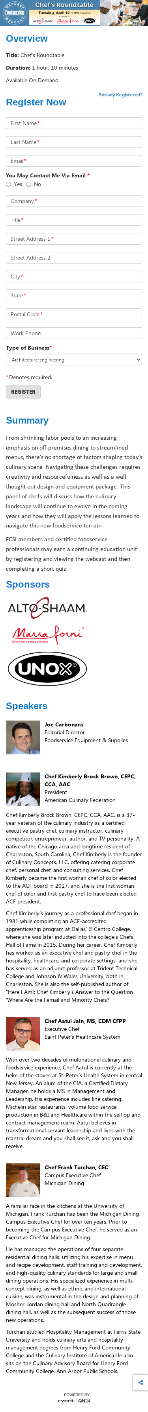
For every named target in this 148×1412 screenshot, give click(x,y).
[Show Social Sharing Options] (140, 1382)
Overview (27, 38)
